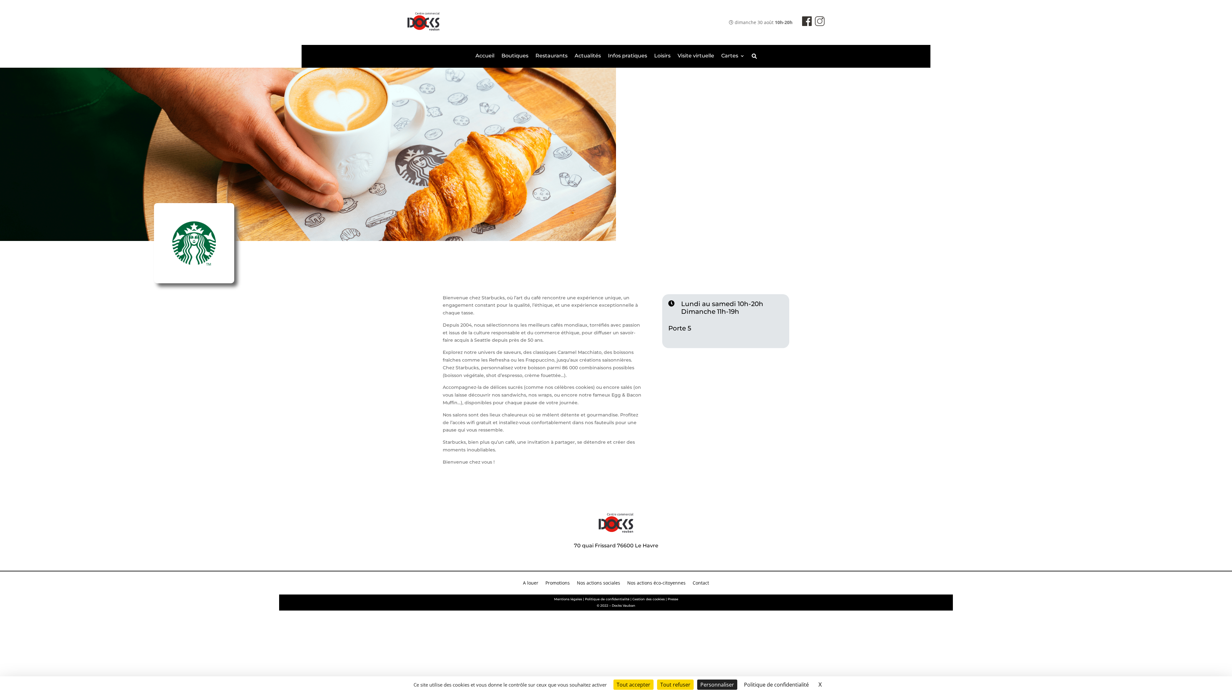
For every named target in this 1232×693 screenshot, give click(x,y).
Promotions (557, 583)
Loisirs (662, 56)
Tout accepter (633, 684)
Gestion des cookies (648, 599)
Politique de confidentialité (607, 599)
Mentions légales (568, 599)
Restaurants (551, 56)
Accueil (484, 56)
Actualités (588, 56)
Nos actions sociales (598, 583)
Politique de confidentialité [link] (776, 684)
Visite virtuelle (696, 56)
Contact (701, 583)
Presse (673, 599)
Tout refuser (675, 684)
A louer (530, 583)
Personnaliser (717, 684)
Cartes (729, 56)
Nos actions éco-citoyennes (656, 583)
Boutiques (514, 56)
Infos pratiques (627, 56)
